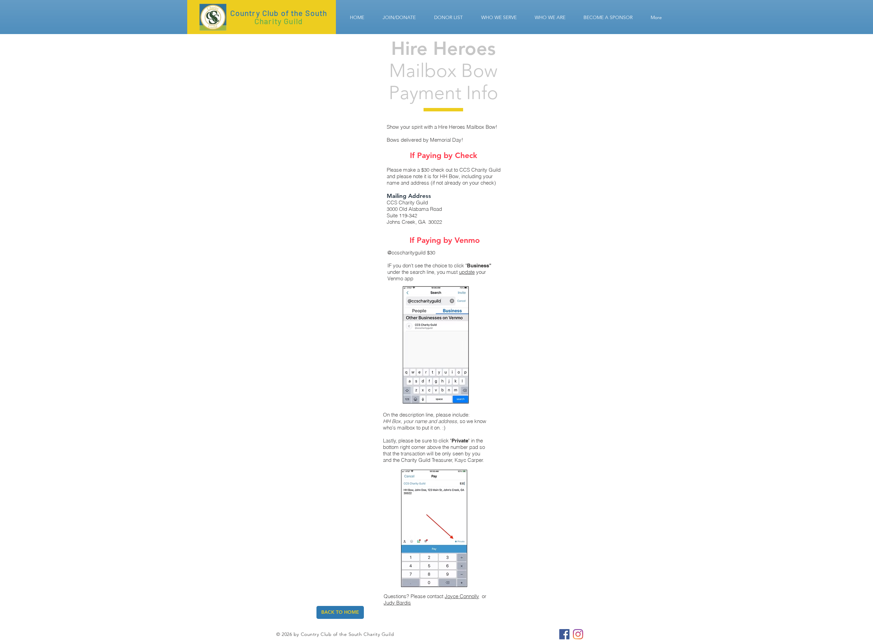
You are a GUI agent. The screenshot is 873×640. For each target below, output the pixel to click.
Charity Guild (278, 21)
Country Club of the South (278, 13)
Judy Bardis (397, 602)
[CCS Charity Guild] (564, 634)
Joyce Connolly (462, 596)
